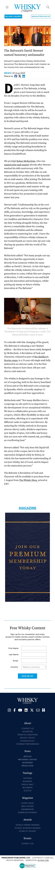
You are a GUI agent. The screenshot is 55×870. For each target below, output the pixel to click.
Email (15, 661)
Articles (28, 756)
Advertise (27, 731)
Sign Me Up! (27, 676)
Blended (27, 781)
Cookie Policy (27, 741)
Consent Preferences (27, 744)
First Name (13, 648)
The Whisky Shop (28, 480)
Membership (27, 809)
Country (14, 667)
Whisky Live (28, 843)
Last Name (14, 654)
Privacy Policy (27, 738)
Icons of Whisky (27, 831)
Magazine (27, 508)
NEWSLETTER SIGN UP (41, 16)
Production (27, 765)
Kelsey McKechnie (25, 161)
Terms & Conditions (27, 734)
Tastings (27, 778)
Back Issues (27, 806)
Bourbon (27, 787)
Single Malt (27, 784)
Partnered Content (27, 759)
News (8, 73)
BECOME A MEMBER (13, 16)
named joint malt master (16, 164)
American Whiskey (27, 812)
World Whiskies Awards (28, 828)
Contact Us (28, 728)
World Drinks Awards (28, 825)
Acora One (43, 860)
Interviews (27, 762)
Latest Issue (27, 803)
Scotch (27, 790)
